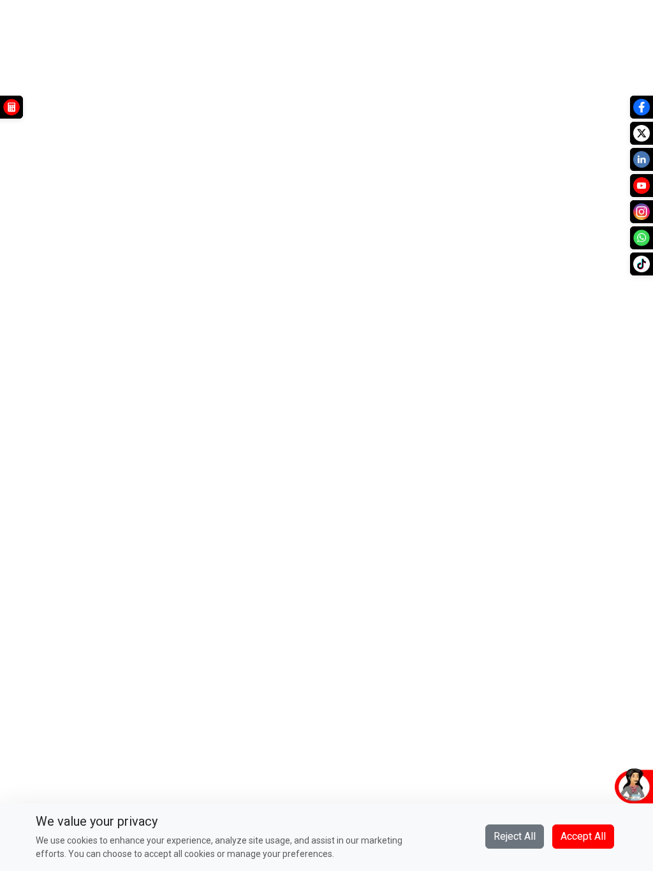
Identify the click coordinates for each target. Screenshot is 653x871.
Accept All (583, 836)
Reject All (515, 836)
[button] (573, 785)
